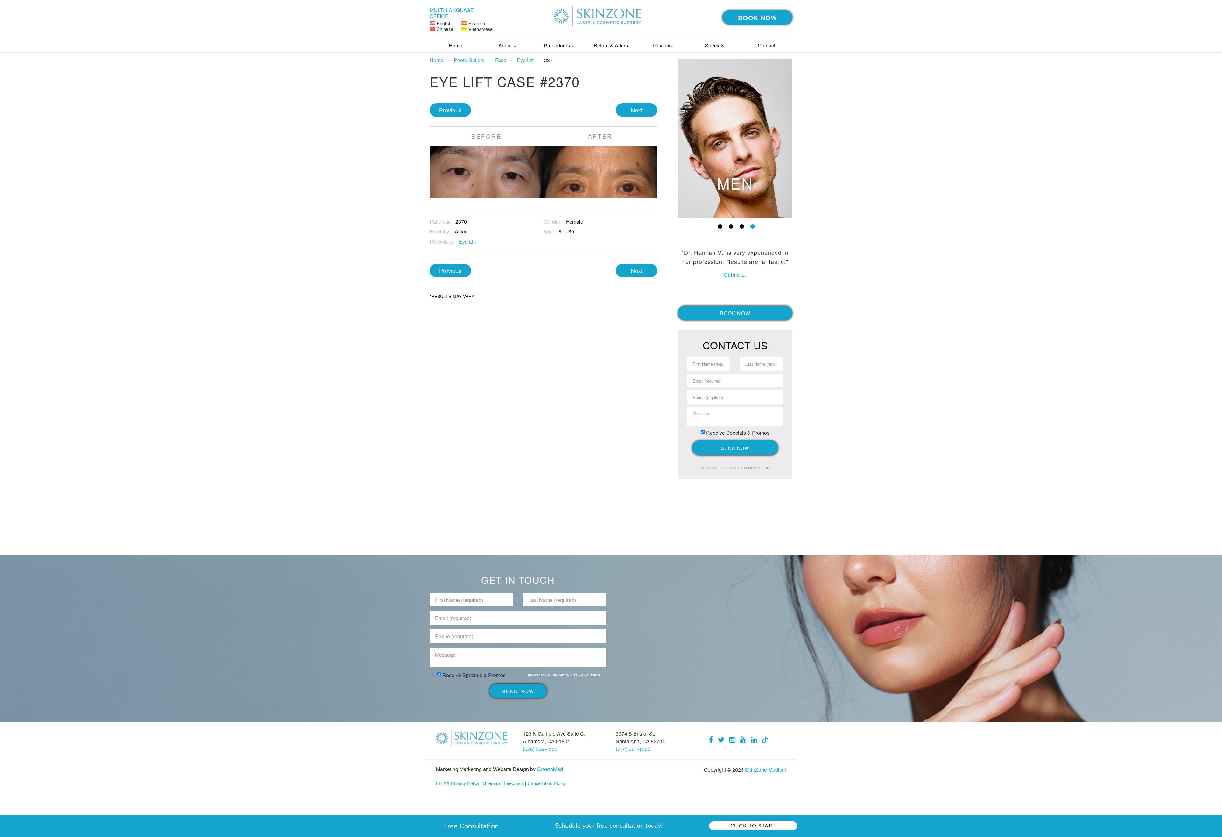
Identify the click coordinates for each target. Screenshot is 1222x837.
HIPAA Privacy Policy (457, 783)
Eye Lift (525, 60)
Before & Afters (611, 45)
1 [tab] (720, 226)
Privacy (751, 468)
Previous (450, 110)
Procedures (557, 45)
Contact (766, 45)
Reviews (663, 45)
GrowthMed (550, 769)
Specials (715, 45)
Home (455, 45)
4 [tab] (752, 226)
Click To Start (753, 825)
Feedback (514, 783)
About (505, 45)
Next (637, 110)
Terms (766, 468)
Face (500, 60)
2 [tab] (731, 226)
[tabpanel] (735, 138)
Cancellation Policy (547, 783)
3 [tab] (742, 226)
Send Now (735, 448)
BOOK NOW (757, 17)
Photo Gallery (469, 60)
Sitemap (491, 783)
